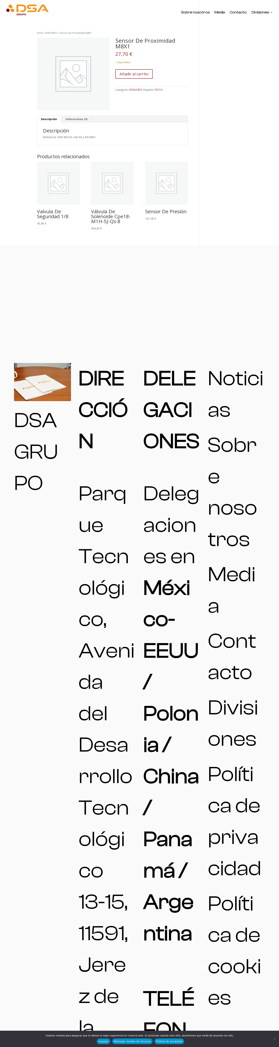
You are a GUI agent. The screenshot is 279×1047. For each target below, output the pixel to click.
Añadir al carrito (134, 73)
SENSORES (51, 33)
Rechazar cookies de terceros (132, 1041)
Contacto (238, 12)
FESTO (158, 89)
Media (219, 12)
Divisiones (260, 12)
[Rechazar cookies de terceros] (274, 1039)
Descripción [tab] (49, 119)
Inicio (40, 33)
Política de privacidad (169, 1041)
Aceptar (103, 1041)
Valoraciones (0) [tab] (76, 119)
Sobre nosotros (195, 12)
